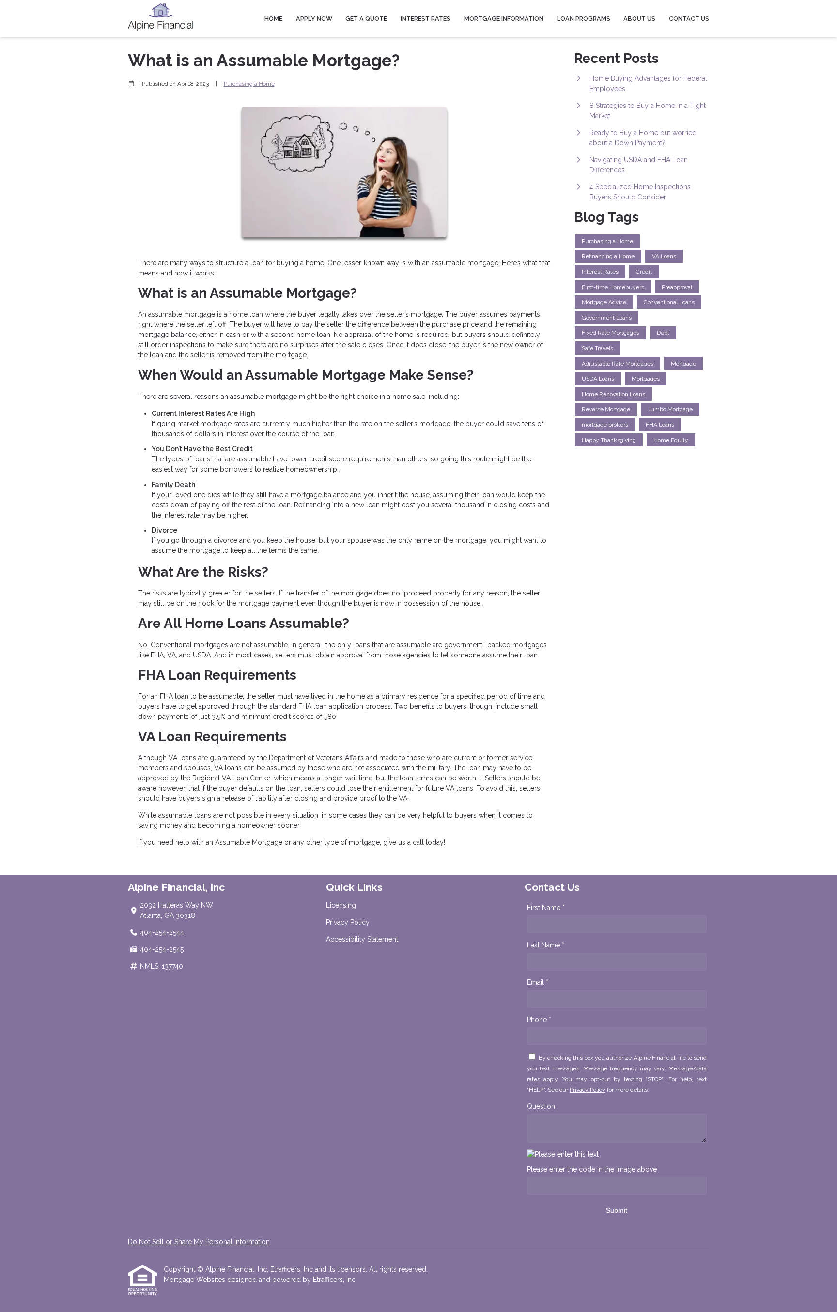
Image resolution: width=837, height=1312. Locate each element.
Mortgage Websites (195, 1279)
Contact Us (689, 18)
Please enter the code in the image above (592, 1169)
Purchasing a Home (249, 83)
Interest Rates (425, 18)
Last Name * (545, 945)
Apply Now (314, 18)
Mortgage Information (503, 18)
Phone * (539, 1019)
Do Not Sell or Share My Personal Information (199, 1242)
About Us (639, 18)
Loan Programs (583, 18)
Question (541, 1106)
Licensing (341, 905)
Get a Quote (366, 18)
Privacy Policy (348, 922)
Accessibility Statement (362, 939)
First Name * (546, 908)
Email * (537, 982)
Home (273, 18)
